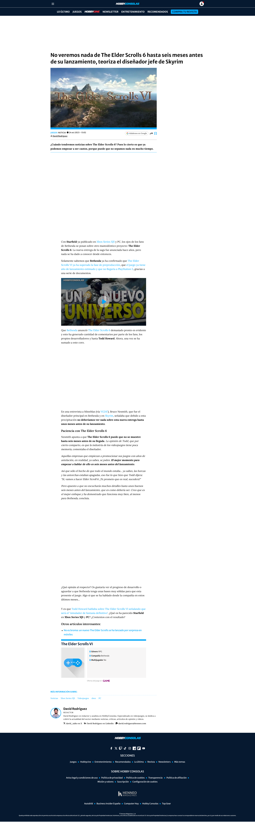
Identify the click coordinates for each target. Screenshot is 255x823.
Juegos (77, 11)
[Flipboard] (139, 748)
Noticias (54, 698)
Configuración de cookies (145, 781)
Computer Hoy (131, 803)
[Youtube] (143, 748)
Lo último (63, 11)
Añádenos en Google (138, 133)
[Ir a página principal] (127, 4)
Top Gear (166, 803)
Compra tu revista (184, 11)
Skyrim (109, 415)
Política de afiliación (176, 777)
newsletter (110, 11)
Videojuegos (83, 698)
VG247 (104, 411)
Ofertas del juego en (94, 681)
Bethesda (72, 330)
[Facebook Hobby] (111, 748)
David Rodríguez (60, 136)
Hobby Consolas (150, 803)
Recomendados (157, 11)
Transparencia (155, 777)
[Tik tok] (125, 748)
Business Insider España (108, 803)
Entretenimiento (132, 11)
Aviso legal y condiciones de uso (82, 777)
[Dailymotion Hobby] (134, 748)
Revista (151, 762)
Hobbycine (90, 11)
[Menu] (52, 3)
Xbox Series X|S (106, 241)
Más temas (179, 762)
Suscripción (123, 781)
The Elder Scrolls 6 (99, 330)
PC (100, 698)
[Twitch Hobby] (120, 748)
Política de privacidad (112, 777)
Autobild (88, 803)
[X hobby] (116, 748)
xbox (94, 698)
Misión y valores (105, 781)
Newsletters (164, 762)
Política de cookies (135, 777)
